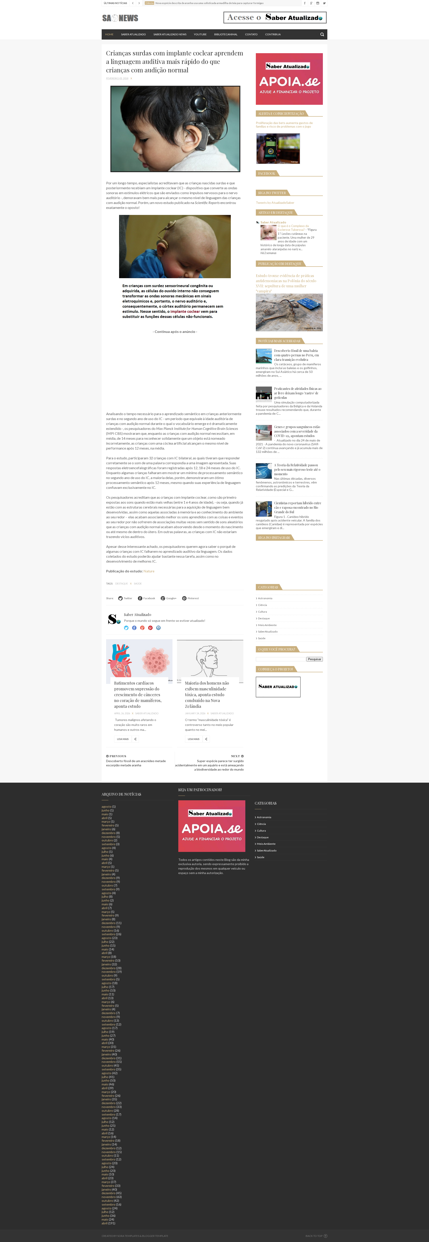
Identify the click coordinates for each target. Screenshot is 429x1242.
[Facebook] (304, 3)
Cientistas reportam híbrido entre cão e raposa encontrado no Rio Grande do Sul (297, 507)
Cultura (262, 611)
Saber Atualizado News (170, 34)
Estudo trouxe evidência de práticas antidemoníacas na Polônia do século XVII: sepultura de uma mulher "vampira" (286, 283)
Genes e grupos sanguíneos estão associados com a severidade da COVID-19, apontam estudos (297, 431)
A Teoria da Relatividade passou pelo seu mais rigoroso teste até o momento (297, 469)
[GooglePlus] (311, 3)
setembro (108, 844)
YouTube (200, 34)
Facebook (134, 628)
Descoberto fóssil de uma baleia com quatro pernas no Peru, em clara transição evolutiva (296, 355)
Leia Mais (123, 739)
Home (109, 34)
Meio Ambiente (267, 625)
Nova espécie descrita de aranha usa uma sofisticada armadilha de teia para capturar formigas (210, 3)
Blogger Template (155, 1236)
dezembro (109, 833)
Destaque (121, 583)
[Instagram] (317, 3)
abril (104, 818)
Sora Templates (128, 1236)
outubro (107, 840)
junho (105, 810)
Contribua (273, 34)
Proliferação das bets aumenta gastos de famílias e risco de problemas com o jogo (284, 124)
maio (105, 814)
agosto (106, 806)
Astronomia (265, 598)
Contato (251, 34)
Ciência (262, 605)
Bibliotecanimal (226, 34)
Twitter (126, 628)
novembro (109, 837)
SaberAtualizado (268, 631)
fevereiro (108, 825)
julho (105, 851)
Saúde (138, 583)
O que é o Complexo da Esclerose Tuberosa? (293, 227)
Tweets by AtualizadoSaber (275, 202)
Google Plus (142, 628)
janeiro (106, 829)
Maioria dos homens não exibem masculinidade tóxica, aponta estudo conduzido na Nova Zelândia (207, 694)
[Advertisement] (175, 370)
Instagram (150, 628)
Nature (148, 571)
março (106, 821)
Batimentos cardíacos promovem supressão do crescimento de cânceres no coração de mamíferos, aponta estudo (138, 694)
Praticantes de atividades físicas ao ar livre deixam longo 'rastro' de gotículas (298, 393)
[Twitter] (324, 3)
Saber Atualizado (133, 34)
